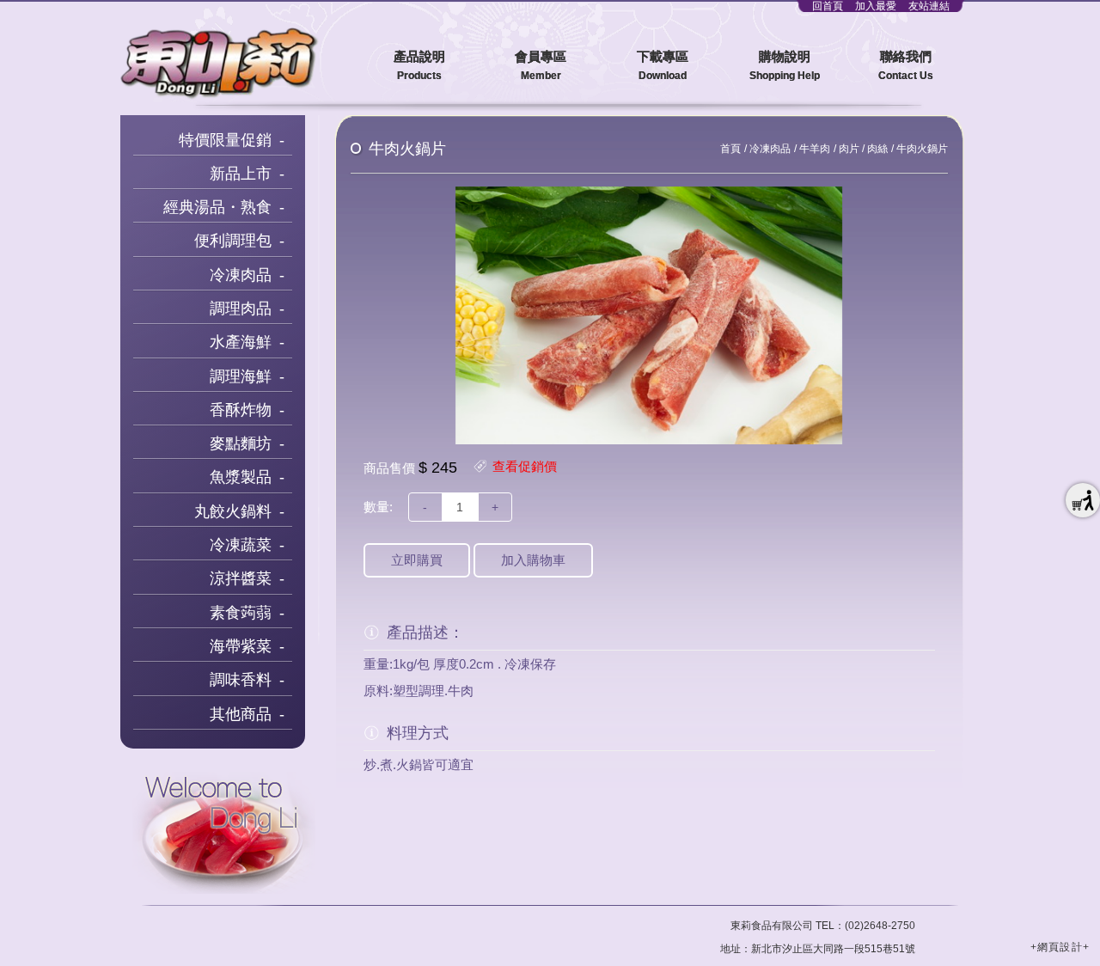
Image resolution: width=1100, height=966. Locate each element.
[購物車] (1083, 500)
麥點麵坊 (241, 443)
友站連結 (929, 6)
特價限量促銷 (225, 140)
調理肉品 (241, 308)
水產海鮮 (241, 342)
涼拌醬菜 (241, 578)
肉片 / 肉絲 (863, 149)
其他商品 (241, 714)
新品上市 (241, 173)
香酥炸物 (241, 410)
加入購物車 (533, 560)
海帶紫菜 (241, 646)
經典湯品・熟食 (217, 207)
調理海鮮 (241, 376)
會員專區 (540, 65)
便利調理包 (233, 240)
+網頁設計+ (1060, 947)
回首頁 (827, 6)
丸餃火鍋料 (233, 511)
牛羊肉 (814, 149)
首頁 (730, 149)
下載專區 (662, 65)
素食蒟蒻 (241, 612)
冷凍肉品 (241, 275)
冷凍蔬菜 (241, 544)
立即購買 (417, 560)
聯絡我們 (905, 65)
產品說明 (419, 65)
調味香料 (241, 679)
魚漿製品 (241, 477)
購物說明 (784, 65)
